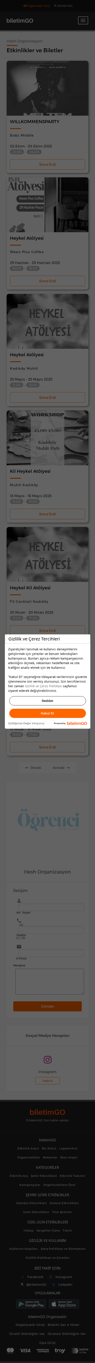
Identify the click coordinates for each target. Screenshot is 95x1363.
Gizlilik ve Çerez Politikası (43, 686)
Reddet (47, 701)
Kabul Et (47, 713)
